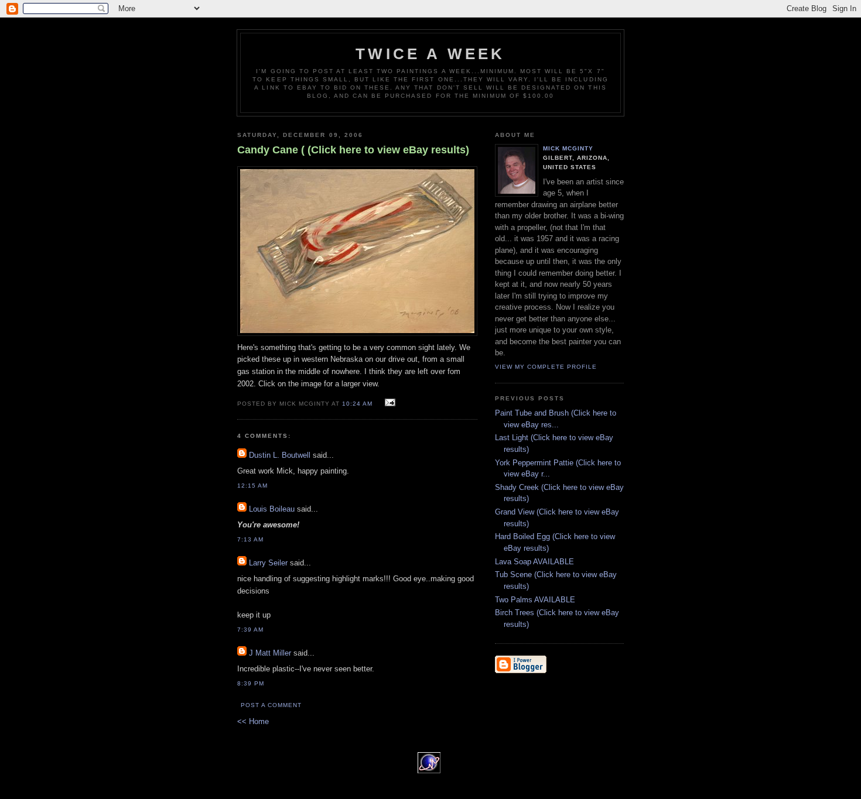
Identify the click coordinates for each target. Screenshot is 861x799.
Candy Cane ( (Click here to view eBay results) (353, 150)
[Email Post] (388, 403)
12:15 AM (252, 485)
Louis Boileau (272, 509)
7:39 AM (250, 629)
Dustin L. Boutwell (279, 455)
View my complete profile (546, 367)
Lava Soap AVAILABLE (534, 561)
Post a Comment (271, 705)
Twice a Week (430, 54)
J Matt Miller (270, 653)
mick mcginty (568, 148)
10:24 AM (357, 403)
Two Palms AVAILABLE (535, 599)
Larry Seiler (268, 562)
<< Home (253, 721)
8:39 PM (250, 683)
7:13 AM (250, 539)
